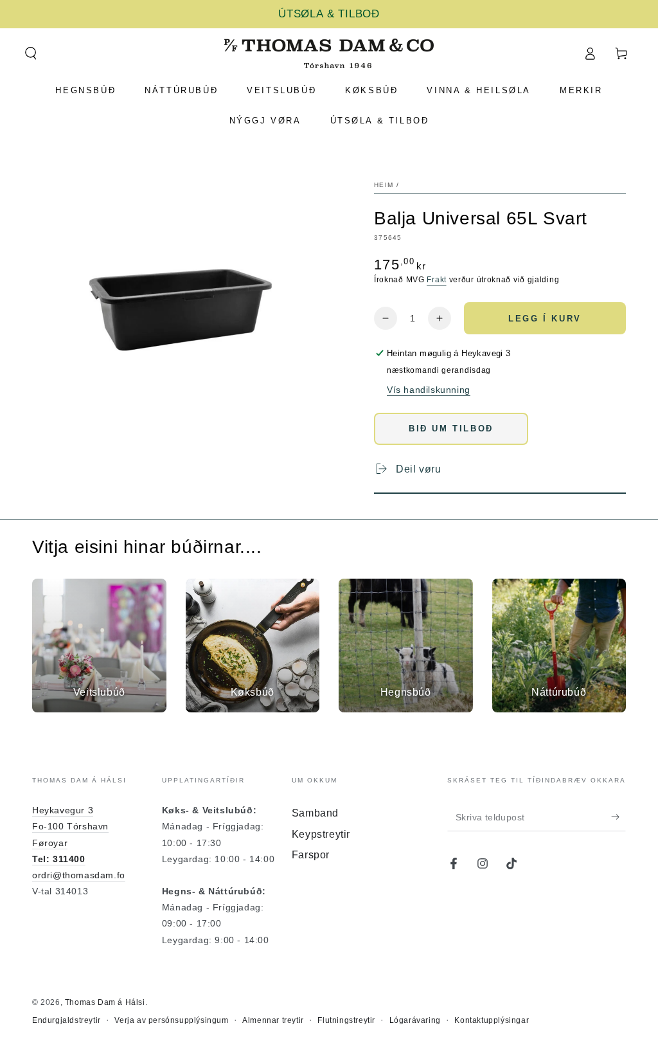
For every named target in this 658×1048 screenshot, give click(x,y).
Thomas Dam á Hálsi (105, 1002)
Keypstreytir (321, 834)
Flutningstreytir (346, 1020)
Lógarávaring (415, 1020)
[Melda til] (618, 816)
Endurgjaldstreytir (66, 1020)
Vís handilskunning (428, 389)
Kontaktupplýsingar (491, 1020)
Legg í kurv (545, 318)
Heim (383, 184)
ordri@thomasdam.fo (78, 875)
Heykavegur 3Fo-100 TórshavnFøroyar (70, 826)
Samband (315, 813)
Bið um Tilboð (451, 428)
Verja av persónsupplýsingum (171, 1020)
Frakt (437, 279)
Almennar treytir (273, 1020)
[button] (30, 53)
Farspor (311, 854)
